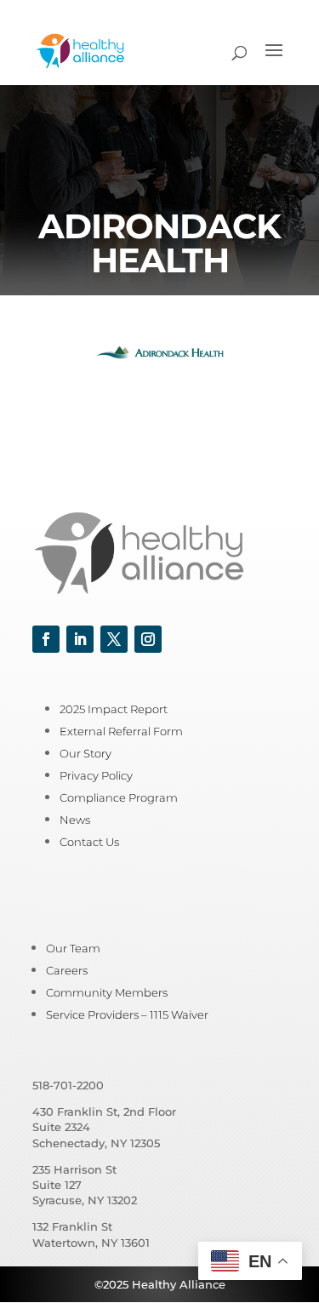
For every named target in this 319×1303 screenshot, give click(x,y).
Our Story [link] (85, 753)
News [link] (75, 819)
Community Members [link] (107, 992)
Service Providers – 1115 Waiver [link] (127, 1014)
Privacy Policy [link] (96, 775)
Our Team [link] (73, 948)
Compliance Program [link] (119, 797)
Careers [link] (67, 970)
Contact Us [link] (89, 842)
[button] (274, 61)
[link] (80, 50)
